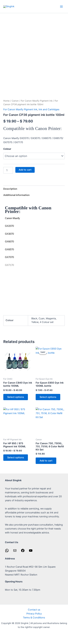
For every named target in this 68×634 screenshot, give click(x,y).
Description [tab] (10, 188)
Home (6, 100)
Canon (15, 100)
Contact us (34, 609)
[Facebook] (23, 551)
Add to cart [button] (46, 460)
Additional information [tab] (16, 195)
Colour (7, 148)
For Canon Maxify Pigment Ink (36, 100)
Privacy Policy (34, 613)
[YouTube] (31, 551)
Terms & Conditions (34, 617)
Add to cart (25, 169)
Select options (15, 397)
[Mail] (15, 551)
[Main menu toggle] (61, 6)
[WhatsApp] (7, 551)
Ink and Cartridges (49, 109)
